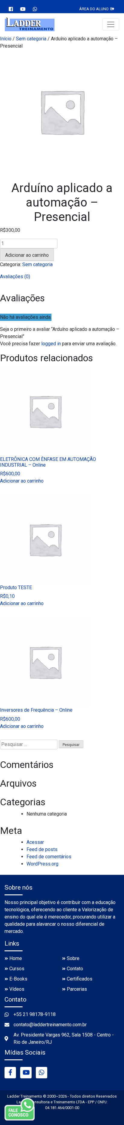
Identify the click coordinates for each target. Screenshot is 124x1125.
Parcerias (77, 989)
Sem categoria (31, 39)
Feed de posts (41, 849)
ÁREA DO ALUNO (94, 9)
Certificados (79, 979)
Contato (75, 968)
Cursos (16, 968)
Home (15, 958)
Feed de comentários (48, 856)
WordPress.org (42, 864)
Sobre (73, 958)
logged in (51, 344)
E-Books (18, 979)
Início (5, 39)
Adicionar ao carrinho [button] (22, 481)
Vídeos (16, 989)
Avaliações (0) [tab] (15, 276)
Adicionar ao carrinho (27, 255)
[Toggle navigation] (110, 24)
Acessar (35, 842)
